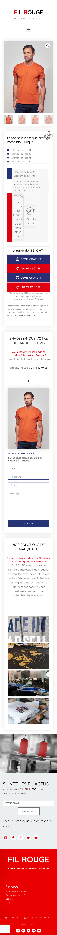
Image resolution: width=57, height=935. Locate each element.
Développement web (28, 924)
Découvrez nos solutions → (26, 315)
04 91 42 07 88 (39, 367)
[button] (28, 30)
